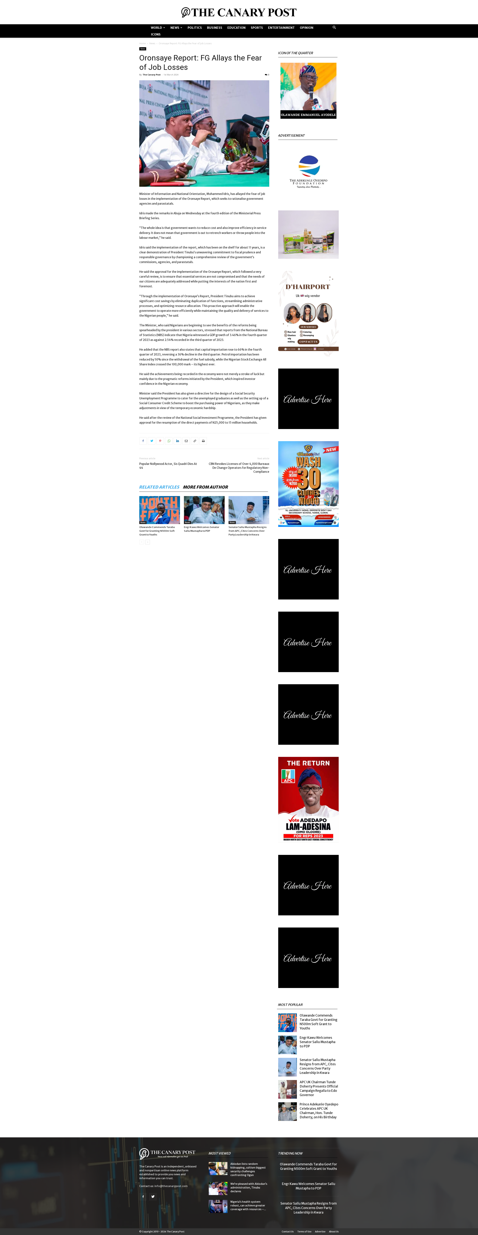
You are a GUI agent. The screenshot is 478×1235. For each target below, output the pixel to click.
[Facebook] (143, 441)
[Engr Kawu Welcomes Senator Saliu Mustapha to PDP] (204, 510)
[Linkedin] (177, 441)
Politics (195, 27)
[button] (334, 28)
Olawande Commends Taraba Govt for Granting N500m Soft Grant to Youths (157, 531)
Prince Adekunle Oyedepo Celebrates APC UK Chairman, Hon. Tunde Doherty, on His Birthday (319, 1110)
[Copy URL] (194, 441)
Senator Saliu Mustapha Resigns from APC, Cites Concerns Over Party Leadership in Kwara (248, 531)
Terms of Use (304, 1231)
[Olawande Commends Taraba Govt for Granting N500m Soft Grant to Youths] (159, 510)
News (174, 27)
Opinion (306, 27)
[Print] (203, 441)
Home (142, 43)
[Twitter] (151, 441)
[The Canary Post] (239, 12)
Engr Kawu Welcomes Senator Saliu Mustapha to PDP (317, 1042)
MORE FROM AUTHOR (206, 487)
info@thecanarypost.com (171, 1186)
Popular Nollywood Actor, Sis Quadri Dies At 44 (168, 466)
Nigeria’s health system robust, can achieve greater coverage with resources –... (248, 1205)
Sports (257, 27)
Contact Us (288, 1231)
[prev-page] (141, 542)
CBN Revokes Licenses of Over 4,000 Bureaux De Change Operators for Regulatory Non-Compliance (239, 467)
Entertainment (281, 27)
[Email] (186, 441)
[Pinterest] (160, 441)
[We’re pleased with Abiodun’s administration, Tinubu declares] (218, 1188)
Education (236, 27)
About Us (334, 1231)
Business (214, 27)
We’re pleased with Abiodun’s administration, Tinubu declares (248, 1187)
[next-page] (147, 542)
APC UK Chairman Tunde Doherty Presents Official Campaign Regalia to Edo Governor (319, 1088)
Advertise (320, 1231)
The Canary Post (152, 74)
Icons (156, 34)
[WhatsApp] (169, 441)
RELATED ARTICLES (159, 487)
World (156, 27)
